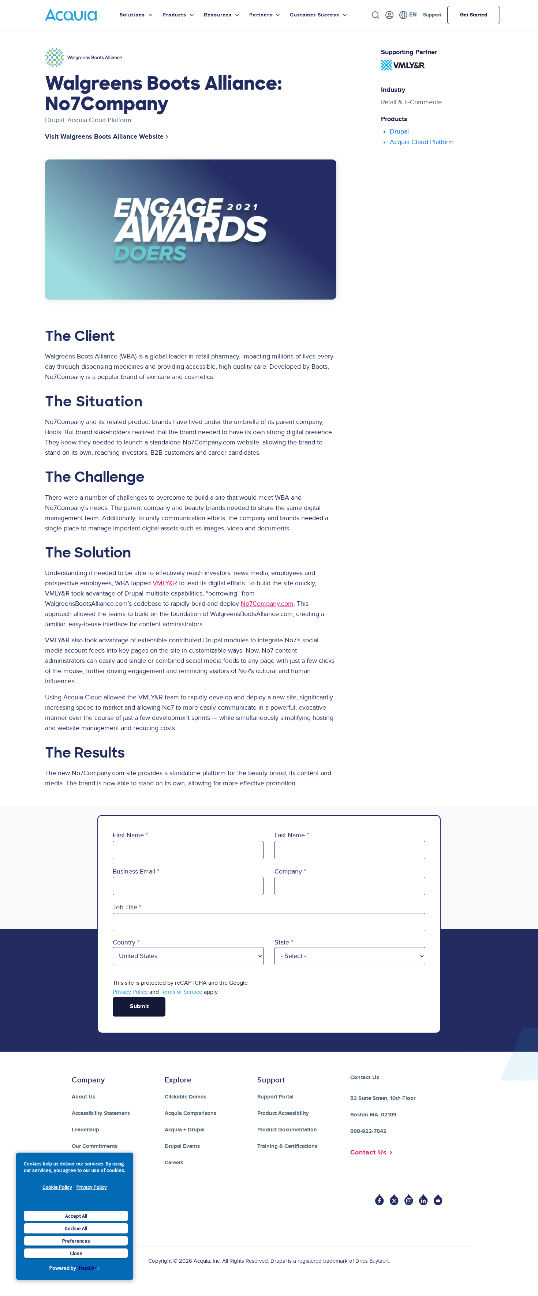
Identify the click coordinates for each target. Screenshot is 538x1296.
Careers (174, 1162)
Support (432, 15)
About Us (83, 1096)
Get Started (473, 15)
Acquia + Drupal (185, 1129)
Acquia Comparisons (190, 1113)
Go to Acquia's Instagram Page (409, 1200)
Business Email (134, 871)
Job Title (125, 907)
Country (124, 942)
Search (375, 15)
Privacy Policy (91, 1187)
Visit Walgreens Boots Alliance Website (104, 137)
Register (389, 15)
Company (288, 871)
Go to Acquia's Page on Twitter (394, 1200)
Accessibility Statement (101, 1113)
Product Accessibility (283, 1113)
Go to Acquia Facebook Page (379, 1200)
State (281, 942)
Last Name (289, 835)
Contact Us (368, 1153)
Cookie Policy (57, 1187)
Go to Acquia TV (438, 1200)
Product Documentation (287, 1129)
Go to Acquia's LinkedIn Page (423, 1200)
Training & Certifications (287, 1146)
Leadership (85, 1129)
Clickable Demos (185, 1096)
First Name (128, 835)
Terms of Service (181, 992)
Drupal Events (182, 1146)
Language (408, 15)
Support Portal (275, 1096)
